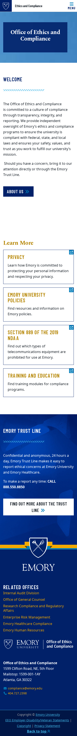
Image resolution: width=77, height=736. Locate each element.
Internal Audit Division (21, 593)
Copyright (24, 726)
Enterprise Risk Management (26, 617)
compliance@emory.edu (24, 688)
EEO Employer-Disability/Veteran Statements (37, 720)
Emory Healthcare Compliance (27, 623)
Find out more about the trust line (38, 507)
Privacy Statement (47, 726)
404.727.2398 (17, 693)
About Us (16, 191)
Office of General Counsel (24, 599)
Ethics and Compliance (28, 6)
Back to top (37, 731)
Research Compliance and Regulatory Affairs (33, 608)
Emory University (48, 714)
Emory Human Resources (23, 630)
